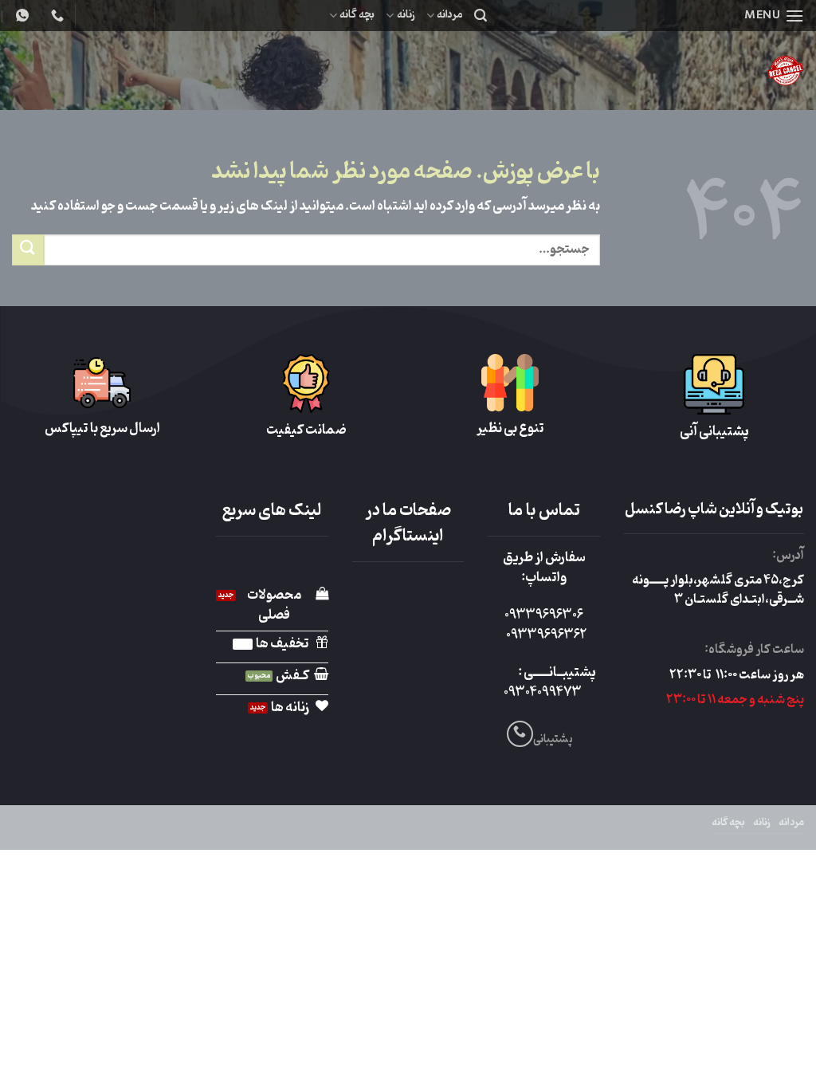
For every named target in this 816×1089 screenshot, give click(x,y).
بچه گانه (357, 15)
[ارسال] (28, 249)
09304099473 (543, 692)
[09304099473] (55, 15)
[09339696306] (20, 15)
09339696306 (543, 615)
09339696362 (546, 635)
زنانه (405, 15)
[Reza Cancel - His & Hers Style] (660, 70)
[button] (774, 15)
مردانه (450, 15)
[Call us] (520, 734)
